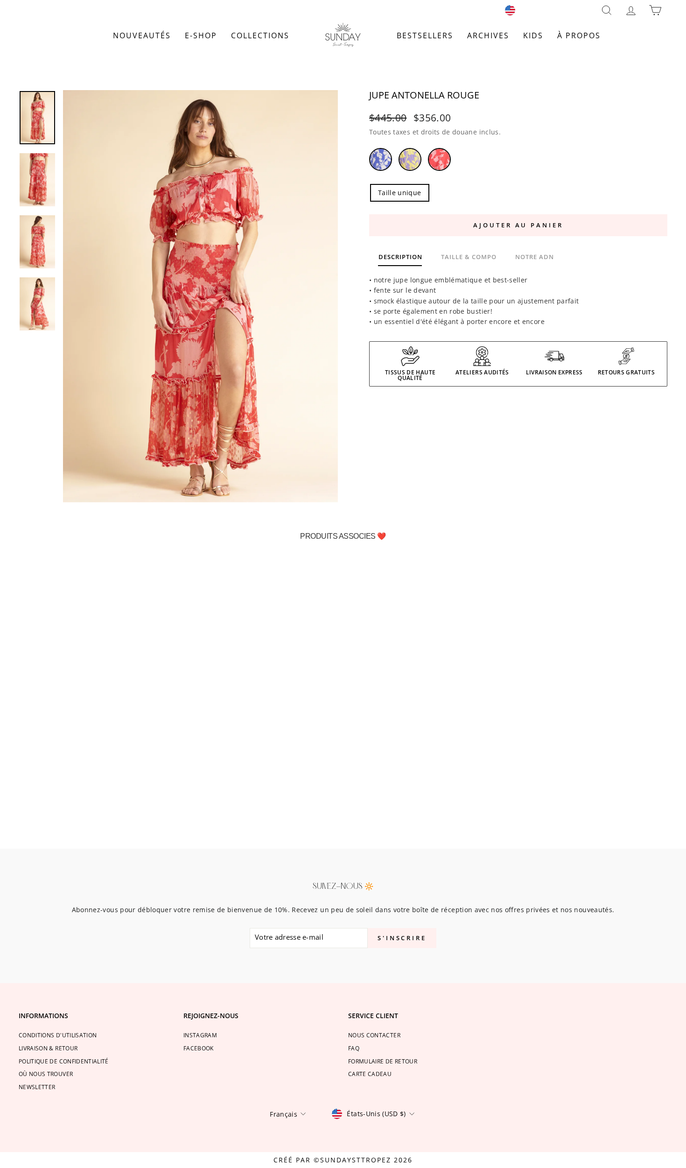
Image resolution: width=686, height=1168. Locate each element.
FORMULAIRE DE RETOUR (382, 1061)
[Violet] (413, 160)
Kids (533, 35)
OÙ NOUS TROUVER (46, 1073)
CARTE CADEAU (370, 1073)
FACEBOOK (198, 1048)
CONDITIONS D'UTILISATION (58, 1035)
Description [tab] (400, 257)
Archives (488, 35)
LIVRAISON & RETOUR (48, 1048)
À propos (579, 35)
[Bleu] (384, 160)
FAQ (353, 1048)
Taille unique (399, 192)
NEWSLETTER (37, 1087)
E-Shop (201, 35)
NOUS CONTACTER (374, 1035)
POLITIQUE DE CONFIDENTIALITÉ (64, 1061)
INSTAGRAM (200, 1035)
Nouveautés (142, 35)
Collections (260, 35)
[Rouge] (442, 160)
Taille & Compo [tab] (469, 257)
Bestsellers (425, 35)
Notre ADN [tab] (534, 257)
